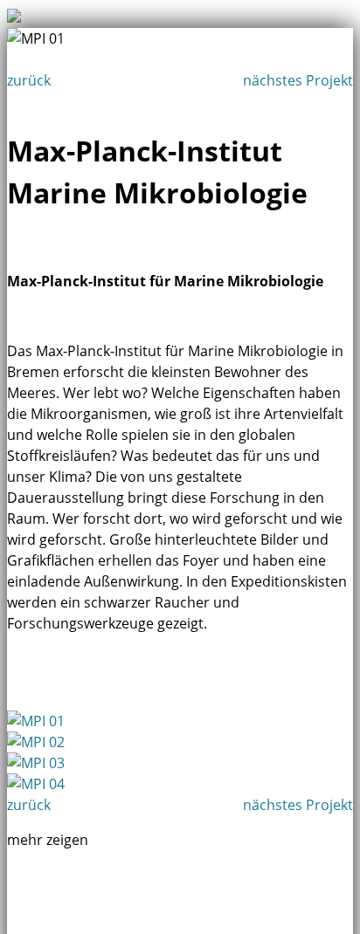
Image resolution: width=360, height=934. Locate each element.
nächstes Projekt (298, 80)
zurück (29, 80)
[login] (4, 4)
